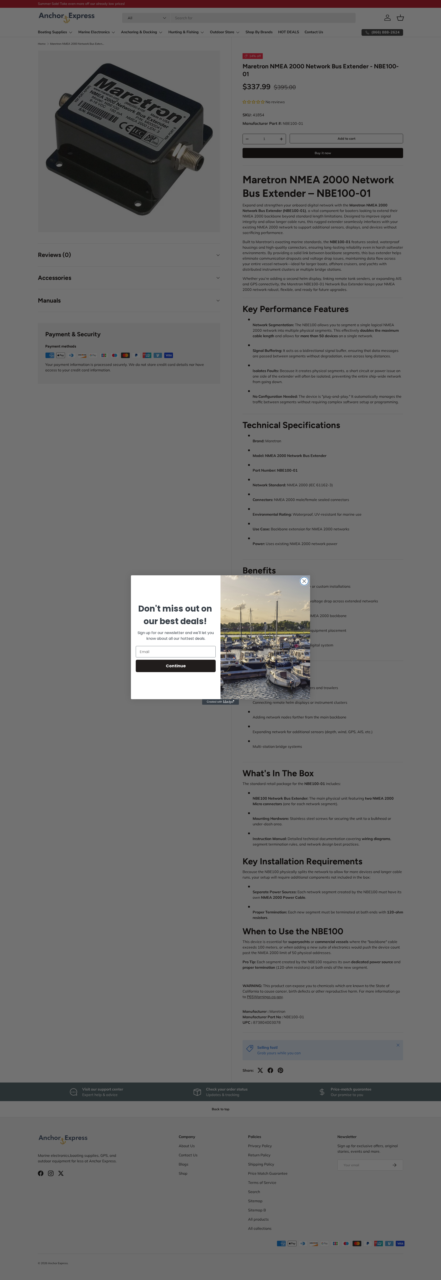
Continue (176, 666)
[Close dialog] (304, 581)
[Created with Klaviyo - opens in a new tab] (220, 702)
